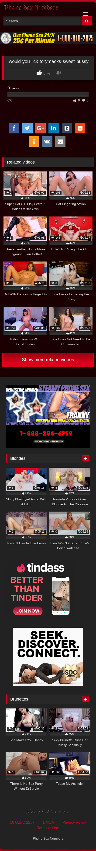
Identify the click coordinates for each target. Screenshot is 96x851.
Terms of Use (48, 828)
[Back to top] (81, 837)
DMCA (48, 822)
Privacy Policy (74, 822)
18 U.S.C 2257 (22, 822)
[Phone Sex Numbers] (39, 9)
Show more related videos (48, 359)
